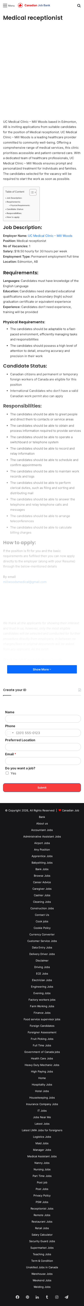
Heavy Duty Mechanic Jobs (42, 1065)
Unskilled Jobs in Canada (42, 1267)
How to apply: (13, 217)
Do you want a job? (20, 768)
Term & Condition (42, 1260)
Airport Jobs (42, 843)
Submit (42, 787)
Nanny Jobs (42, 1162)
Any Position (42, 849)
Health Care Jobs (42, 1058)
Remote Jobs (42, 1215)
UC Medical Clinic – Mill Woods (50, 236)
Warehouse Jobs (42, 1273)
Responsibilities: (14, 213)
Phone (10, 726)
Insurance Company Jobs (42, 1104)
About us (42, 823)
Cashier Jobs (42, 895)
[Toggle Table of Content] (30, 192)
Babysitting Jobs (42, 862)
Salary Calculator (42, 1234)
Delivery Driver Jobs (42, 954)
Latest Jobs (42, 1123)
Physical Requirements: (20, 205)
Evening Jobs (42, 993)
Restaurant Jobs (42, 1221)
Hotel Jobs (42, 1091)
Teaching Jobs (42, 1254)
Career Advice (42, 882)
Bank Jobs (42, 869)
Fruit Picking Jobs (42, 1038)
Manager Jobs (42, 1149)
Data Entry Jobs (42, 947)
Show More (41, 669)
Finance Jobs (42, 1012)
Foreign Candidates (42, 1025)
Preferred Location (20, 740)
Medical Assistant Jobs (42, 1156)
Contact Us (42, 914)
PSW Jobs (42, 1202)
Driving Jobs (42, 967)
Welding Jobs (42, 1286)
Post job (42, 1182)
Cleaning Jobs (42, 901)
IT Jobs (42, 1110)
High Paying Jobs (42, 1071)
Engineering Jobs (42, 986)
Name (9, 712)
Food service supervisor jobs (42, 1019)
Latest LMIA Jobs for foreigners (42, 1130)
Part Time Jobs (42, 1176)
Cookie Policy (42, 927)
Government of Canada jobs (42, 1051)
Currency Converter (42, 934)
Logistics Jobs (42, 1136)
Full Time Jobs (42, 1045)
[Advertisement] (42, 71)
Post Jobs (42, 1189)
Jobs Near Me (42, 1117)
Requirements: (14, 202)
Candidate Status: (15, 209)
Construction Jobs (42, 908)
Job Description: (14, 198)
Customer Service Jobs (42, 941)
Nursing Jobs (42, 1169)
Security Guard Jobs (42, 1241)
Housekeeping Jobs (42, 1097)
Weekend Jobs (42, 1280)
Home (42, 1078)
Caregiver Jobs (42, 888)
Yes (13, 773)
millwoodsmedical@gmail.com (24, 582)
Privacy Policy (42, 1195)
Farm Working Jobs (42, 1006)
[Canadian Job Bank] (34, 5)
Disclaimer (42, 960)
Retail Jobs (42, 1228)
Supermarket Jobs (42, 1247)
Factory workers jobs (42, 999)
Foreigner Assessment (42, 1032)
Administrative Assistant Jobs (42, 836)
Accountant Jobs (42, 830)
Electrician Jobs (42, 980)
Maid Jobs (42, 1143)
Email (10, 754)
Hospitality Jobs (42, 1084)
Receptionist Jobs (42, 1208)
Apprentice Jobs (42, 856)
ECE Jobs (42, 973)
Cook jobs (42, 921)
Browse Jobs (42, 875)
